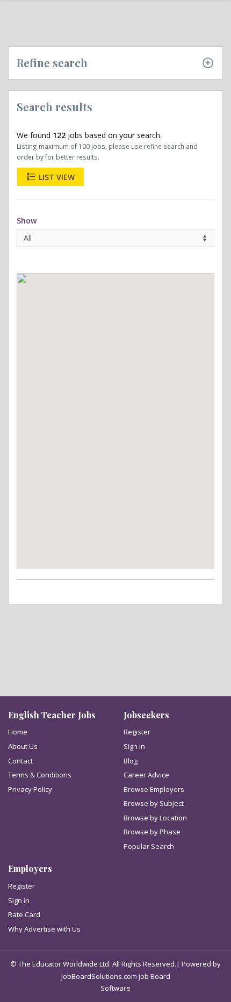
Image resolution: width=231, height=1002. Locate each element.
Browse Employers (154, 789)
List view (56, 177)
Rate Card (24, 914)
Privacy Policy (30, 789)
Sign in (134, 746)
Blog (131, 761)
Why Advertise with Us (44, 929)
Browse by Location (155, 818)
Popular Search (149, 846)
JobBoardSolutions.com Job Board (115, 976)
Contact (20, 761)
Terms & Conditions (39, 775)
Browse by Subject (154, 803)
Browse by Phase (152, 832)
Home (17, 732)
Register (137, 732)
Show (27, 220)
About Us (23, 746)
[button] (84, 374)
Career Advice (146, 775)
